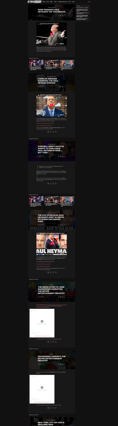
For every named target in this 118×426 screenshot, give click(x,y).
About (44, 1)
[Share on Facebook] (59, 15)
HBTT (70, 1)
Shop (48, 1)
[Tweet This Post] (60, 15)
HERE (58, 49)
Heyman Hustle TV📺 (63, 1)
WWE (55, 1)
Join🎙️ (73, 1)
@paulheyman (42, 166)
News (51, 1)
